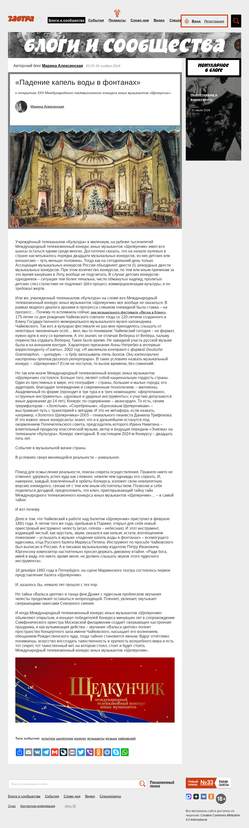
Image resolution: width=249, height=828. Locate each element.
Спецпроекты (110, 796)
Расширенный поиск (162, 784)
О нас (12, 806)
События (96, 20)
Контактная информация (37, 806)
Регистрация (214, 21)
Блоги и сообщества (66, 20)
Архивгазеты (224, 783)
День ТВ (70, 806)
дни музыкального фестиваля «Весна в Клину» (128, 312)
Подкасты (117, 20)
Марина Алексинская (62, 66)
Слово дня (140, 20)
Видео (159, 20)
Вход (196, 21)
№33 (206, 782)
